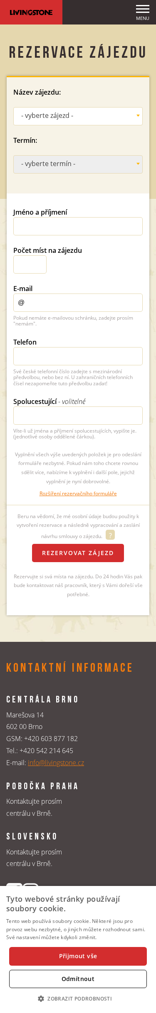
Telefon (25, 342)
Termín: (25, 140)
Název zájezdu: (37, 92)
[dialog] (78, 949)
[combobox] (78, 116)
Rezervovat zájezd (78, 553)
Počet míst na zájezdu (47, 250)
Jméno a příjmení (40, 212)
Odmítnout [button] (78, 979)
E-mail (22, 288)
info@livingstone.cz (56, 762)
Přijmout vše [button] (78, 956)
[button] (78, 998)
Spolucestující (49, 401)
